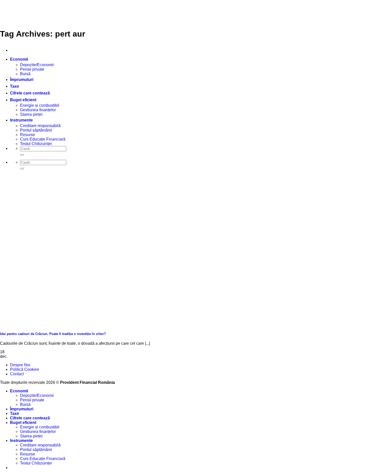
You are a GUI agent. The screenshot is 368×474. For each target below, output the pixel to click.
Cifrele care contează (30, 93)
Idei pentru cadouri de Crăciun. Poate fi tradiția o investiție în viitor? (53, 334)
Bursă (25, 74)
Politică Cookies (24, 369)
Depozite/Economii (37, 65)
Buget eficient (23, 100)
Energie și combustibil (39, 105)
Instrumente (21, 120)
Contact (17, 374)
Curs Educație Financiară (42, 139)
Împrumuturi (21, 79)
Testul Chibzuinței (36, 144)
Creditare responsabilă (40, 126)
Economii (19, 59)
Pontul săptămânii (36, 130)
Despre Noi (20, 365)
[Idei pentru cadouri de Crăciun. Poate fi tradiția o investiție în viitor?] (37, 324)
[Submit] (22, 155)
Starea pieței (31, 114)
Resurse (27, 135)
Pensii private (32, 69)
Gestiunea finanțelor (38, 110)
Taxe (14, 86)
